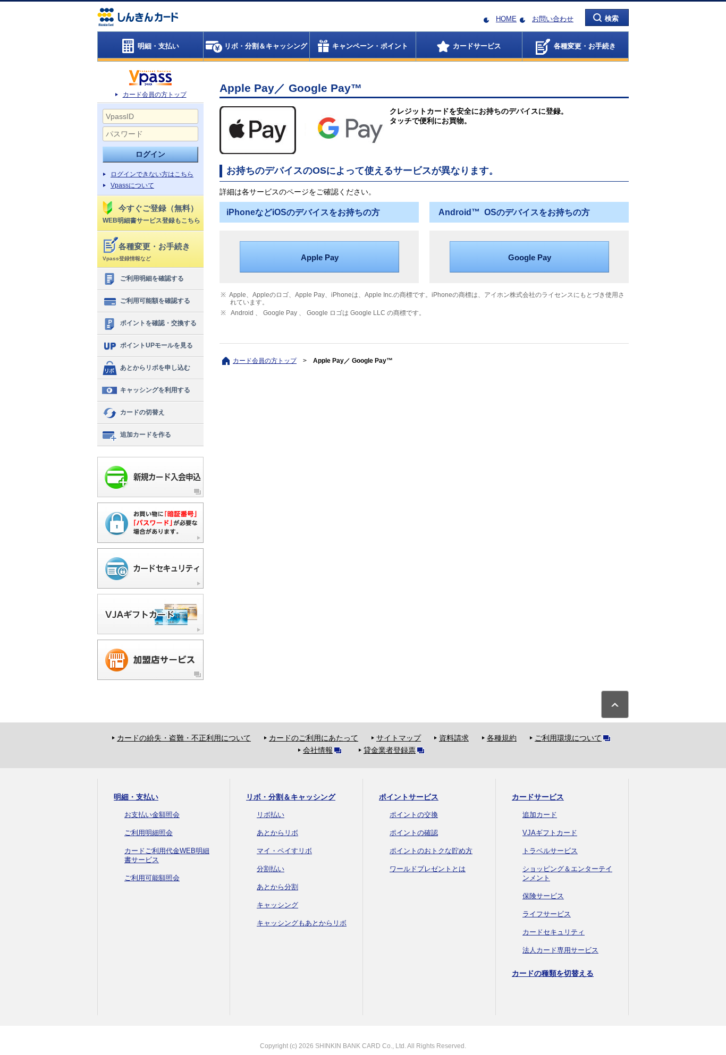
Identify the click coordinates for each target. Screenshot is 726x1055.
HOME (506, 19)
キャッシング (277, 905)
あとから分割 (277, 887)
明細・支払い (136, 797)
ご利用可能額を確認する (155, 300)
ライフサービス (546, 914)
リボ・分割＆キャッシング (290, 797)
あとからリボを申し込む (155, 367)
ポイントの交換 (414, 815)
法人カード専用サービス (560, 950)
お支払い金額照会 (152, 815)
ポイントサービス (408, 797)
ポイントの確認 (414, 833)
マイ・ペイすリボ (284, 851)
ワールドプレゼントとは (428, 869)
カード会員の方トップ (155, 94)
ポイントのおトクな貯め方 (431, 851)
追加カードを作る (145, 434)
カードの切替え (142, 412)
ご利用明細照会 (148, 833)
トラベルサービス (550, 851)
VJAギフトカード (549, 833)
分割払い (270, 869)
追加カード (539, 815)
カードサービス (538, 797)
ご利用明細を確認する (152, 278)
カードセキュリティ (553, 932)
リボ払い (270, 815)
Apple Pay (320, 257)
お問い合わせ (552, 19)
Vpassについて (132, 185)
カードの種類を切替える (553, 973)
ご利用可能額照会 (152, 878)
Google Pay (529, 257)
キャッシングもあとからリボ (302, 923)
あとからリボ (277, 833)
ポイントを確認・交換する (158, 323)
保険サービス (543, 896)
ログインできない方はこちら (152, 174)
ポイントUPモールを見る (156, 345)
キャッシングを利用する (155, 390)
